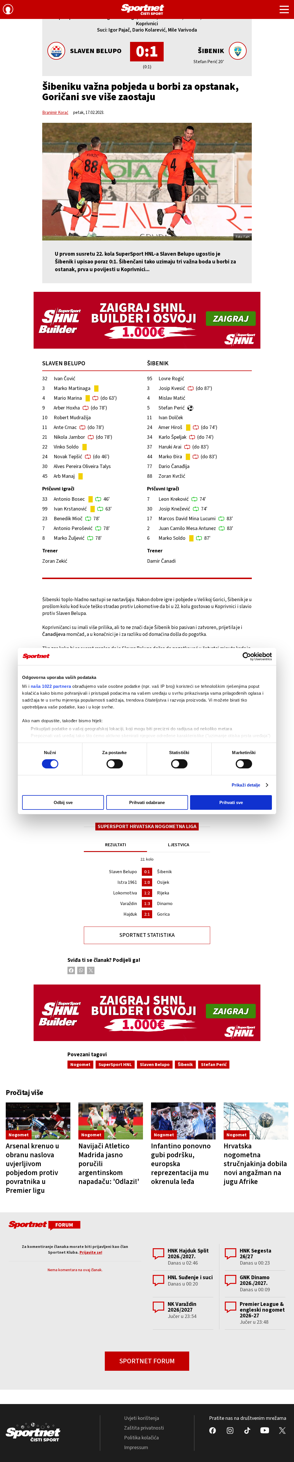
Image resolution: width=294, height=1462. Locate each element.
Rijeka (163, 893)
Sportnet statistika (147, 935)
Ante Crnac (65, 427)
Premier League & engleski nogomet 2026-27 (262, 1310)
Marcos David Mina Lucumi (187, 518)
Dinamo (165, 903)
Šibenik (211, 51)
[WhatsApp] (81, 970)
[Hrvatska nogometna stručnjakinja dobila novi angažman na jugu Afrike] (256, 1120)
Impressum (136, 1447)
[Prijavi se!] (8, 10)
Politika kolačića (141, 1437)
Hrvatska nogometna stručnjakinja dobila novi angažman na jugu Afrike (255, 1164)
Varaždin (128, 903)
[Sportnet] (142, 9)
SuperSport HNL (115, 1064)
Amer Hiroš (170, 427)
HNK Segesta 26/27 (256, 1254)
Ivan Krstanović (70, 508)
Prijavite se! (91, 1252)
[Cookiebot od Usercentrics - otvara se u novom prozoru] (247, 656)
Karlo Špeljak (172, 437)
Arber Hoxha (67, 407)
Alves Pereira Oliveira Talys (82, 466)
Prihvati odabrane (147, 802)
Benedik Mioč (68, 518)
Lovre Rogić (171, 378)
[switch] (115, 763)
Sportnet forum (147, 1361)
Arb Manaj (64, 476)
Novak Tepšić (68, 456)
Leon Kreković (173, 499)
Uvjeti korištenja (141, 1418)
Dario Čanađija (173, 466)
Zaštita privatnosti (144, 1428)
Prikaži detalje (246, 785)
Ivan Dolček (170, 417)
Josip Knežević (174, 508)
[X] (90, 970)
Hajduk (130, 914)
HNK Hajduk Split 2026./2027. (188, 1254)
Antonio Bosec (69, 499)
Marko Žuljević (69, 538)
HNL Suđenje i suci (190, 1278)
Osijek (163, 882)
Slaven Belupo (95, 51)
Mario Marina (68, 398)
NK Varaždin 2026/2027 (182, 1307)
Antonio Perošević (73, 528)
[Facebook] (71, 970)
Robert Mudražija (72, 417)
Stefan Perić (171, 407)
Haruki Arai (169, 447)
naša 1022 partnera (51, 686)
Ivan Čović (64, 378)
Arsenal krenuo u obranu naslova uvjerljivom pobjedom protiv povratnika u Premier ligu (32, 1168)
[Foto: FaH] (147, 181)
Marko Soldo (171, 538)
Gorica (163, 914)
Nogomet (80, 1064)
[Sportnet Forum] (44, 1226)
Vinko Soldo (66, 447)
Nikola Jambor (69, 437)
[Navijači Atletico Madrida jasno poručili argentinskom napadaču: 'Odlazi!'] (110, 1120)
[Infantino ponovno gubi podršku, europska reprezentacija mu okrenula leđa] (183, 1120)
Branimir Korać (55, 113)
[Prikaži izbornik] (284, 10)
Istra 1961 (127, 882)
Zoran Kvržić (171, 476)
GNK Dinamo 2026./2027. (255, 1280)
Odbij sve (63, 802)
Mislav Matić (171, 398)
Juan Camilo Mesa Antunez (187, 528)
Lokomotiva (125, 893)
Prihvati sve (231, 802)
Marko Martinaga (72, 388)
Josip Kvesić (171, 388)
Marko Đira (170, 456)
